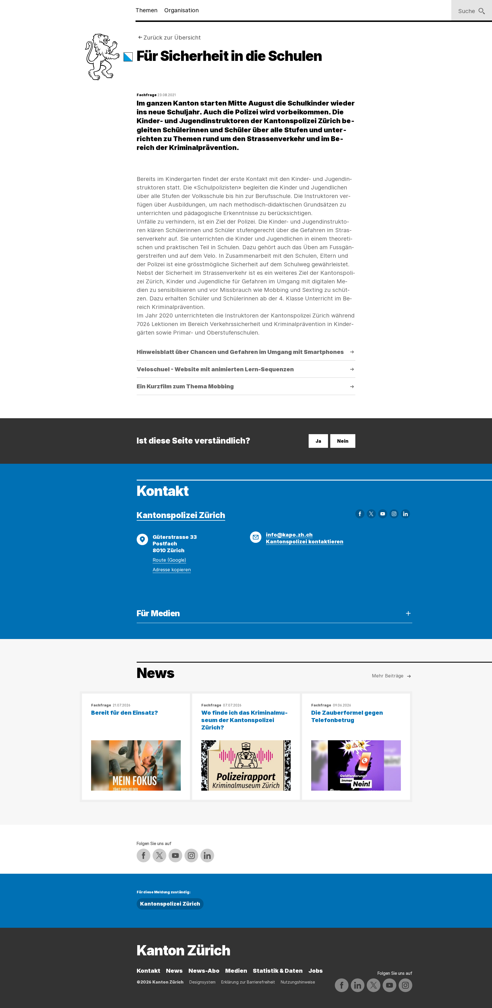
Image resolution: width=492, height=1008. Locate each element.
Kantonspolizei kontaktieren (304, 542)
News (174, 970)
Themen (146, 10)
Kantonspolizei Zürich (181, 515)
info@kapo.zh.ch (289, 535)
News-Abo (204, 970)
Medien (236, 970)
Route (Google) (169, 560)
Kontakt (148, 970)
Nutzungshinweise (298, 982)
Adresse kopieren (172, 569)
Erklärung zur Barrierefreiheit (248, 982)
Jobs (315, 970)
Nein (342, 441)
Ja (318, 441)
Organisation (181, 10)
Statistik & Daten (278, 970)
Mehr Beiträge (387, 676)
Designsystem (202, 982)
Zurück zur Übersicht (172, 37)
